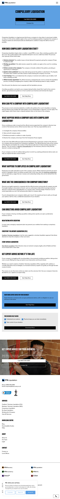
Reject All (20, 492)
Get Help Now (26, 96)
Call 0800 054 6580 (30, 19)
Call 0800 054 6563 (10, 159)
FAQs (3, 428)
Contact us (5, 451)
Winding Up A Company (8, 412)
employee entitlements (50, 172)
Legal (3, 441)
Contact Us (30, 23)
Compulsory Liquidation (8, 408)
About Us (4, 437)
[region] (20, 488)
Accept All (30, 492)
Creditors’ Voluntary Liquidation (10, 235)
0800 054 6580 (10, 385)
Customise (10, 492)
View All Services (6, 414)
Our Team (4, 439)
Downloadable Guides (8, 426)
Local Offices (5, 453)
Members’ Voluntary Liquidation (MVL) (12, 406)
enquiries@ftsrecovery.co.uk (13, 386)
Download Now (30, 328)
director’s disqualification (24, 146)
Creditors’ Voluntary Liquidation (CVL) (12, 404)
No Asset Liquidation (7, 410)
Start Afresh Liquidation (8, 246)
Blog (3, 424)
